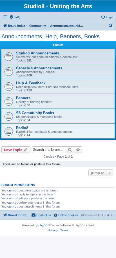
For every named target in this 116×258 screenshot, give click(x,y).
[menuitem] (15, 17)
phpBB (43, 225)
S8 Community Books (35, 113)
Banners (23, 98)
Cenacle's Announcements (39, 68)
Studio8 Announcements (37, 53)
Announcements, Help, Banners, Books (50, 36)
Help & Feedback (30, 83)
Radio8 (22, 128)
